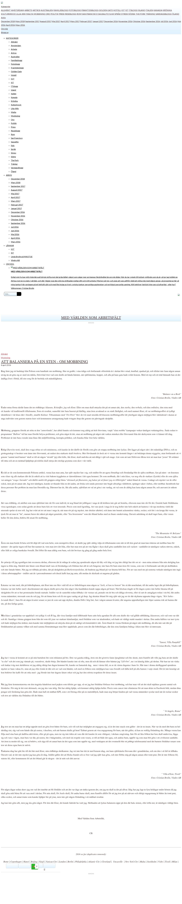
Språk (118, 14)
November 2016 (125, 21)
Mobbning (39, 14)
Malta (29, 14)
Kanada (158, 10)
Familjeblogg (60, 10)
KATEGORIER (12, 38)
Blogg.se (4, 32)
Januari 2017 (98, 21)
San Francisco (90, 14)
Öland (175, 14)
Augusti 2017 (45, 21)
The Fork (140, 14)
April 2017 (65, 21)
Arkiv (3, 17)
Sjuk (111, 14)
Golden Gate (106, 10)
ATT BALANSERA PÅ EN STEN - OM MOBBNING (44, 361)
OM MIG (10, 264)
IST (126, 10)
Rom (79, 14)
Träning (150, 14)
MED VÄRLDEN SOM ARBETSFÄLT (91, 317)
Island (141, 10)
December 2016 (111, 21)
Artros (36, 10)
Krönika (167, 10)
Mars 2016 (20, 25)
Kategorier (5, 6)
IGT (123, 10)
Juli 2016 (164, 21)
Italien (149, 10)
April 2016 (10, 25)
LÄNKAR (10, 245)
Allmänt (6, 10)
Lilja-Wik (21, 14)
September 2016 (153, 21)
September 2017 (32, 21)
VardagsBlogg (164, 14)
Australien (47, 10)
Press (62, 14)
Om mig (4, 29)
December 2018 (8, 21)
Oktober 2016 (139, 21)
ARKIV (9, 175)
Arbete (28, 10)
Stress (124, 14)
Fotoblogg (75, 10)
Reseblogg (70, 14)
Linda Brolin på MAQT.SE (21, 256)
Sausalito (103, 14)
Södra (131, 14)
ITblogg (133, 10)
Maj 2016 (15, 234)
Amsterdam (17, 10)
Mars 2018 (20, 21)
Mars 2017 (75, 21)
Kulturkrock (8, 14)
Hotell (117, 10)
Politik (54, 14)
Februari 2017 (86, 21)
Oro (48, 14)
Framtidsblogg (89, 10)
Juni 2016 (173, 21)
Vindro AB (15, 260)
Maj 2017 (56, 21)
